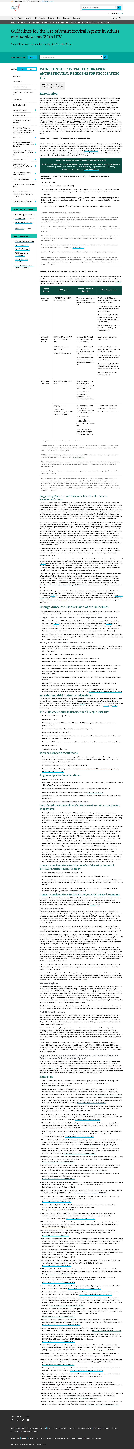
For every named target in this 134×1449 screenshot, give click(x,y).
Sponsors (72, 1428)
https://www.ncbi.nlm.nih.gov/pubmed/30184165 (58, 1390)
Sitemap (114, 1428)
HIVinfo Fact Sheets (22, 245)
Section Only (19, 214)
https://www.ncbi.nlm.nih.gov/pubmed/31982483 (58, 1210)
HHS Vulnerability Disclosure (29, 1431)
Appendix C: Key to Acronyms (22, 201)
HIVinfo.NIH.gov (15, 1438)
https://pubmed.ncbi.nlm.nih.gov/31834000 (92, 1170)
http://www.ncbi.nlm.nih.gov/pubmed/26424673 (80, 1153)
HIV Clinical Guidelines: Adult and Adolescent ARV (48, 22)
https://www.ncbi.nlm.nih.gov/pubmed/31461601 (90, 1193)
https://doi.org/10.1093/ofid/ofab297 (54, 1235)
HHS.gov (24, 1438)
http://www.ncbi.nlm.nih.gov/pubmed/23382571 (58, 1364)
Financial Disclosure (19, 87)
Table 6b (43, 563)
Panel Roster (17, 82)
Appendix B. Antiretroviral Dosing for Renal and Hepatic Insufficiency (23, 194)
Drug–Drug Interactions (95, 792)
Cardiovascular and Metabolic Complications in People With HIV (23, 152)
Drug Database (40, 18)
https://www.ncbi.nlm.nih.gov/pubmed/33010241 (58, 1316)
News (58, 18)
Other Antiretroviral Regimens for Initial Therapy (105, 691)
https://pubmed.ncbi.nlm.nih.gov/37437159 (106, 1330)
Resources (66, 18)
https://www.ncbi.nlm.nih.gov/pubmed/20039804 (98, 1350)
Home (13, 18)
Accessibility (97, 1428)
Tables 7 (92, 905)
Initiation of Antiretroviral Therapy (22, 121)
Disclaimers (106, 1428)
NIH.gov (30, 1438)
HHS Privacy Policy (59, 1438)
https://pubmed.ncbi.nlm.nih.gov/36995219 (79, 1136)
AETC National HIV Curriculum (21, 254)
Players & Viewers (40, 1438)
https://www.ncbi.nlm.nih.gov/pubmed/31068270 (58, 1257)
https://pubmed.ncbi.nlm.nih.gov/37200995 (56, 1265)
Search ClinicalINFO (119, 8)
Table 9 (52, 595)
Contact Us (77, 18)
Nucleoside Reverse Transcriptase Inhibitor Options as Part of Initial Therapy (68, 631)
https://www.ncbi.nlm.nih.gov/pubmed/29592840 (81, 1398)
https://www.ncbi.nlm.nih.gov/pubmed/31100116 (95, 1294)
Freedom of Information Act (93, 1438)
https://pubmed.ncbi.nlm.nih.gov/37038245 (56, 1227)
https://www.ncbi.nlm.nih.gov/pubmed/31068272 (58, 1246)
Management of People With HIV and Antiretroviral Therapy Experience (23, 144)
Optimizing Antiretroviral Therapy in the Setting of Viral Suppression (63, 585)
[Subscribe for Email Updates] (28, 1421)
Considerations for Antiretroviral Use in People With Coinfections (22, 166)
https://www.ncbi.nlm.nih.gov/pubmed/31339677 (84, 1288)
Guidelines (28, 18)
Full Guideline (20, 218)
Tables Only (19, 228)
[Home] (15, 7)
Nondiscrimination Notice (84, 1428)
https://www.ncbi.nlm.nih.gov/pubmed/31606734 (58, 1282)
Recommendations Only (23, 222)
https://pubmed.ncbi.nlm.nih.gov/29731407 (56, 1379)
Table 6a (70, 561)
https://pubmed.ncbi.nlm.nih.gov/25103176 (91, 1102)
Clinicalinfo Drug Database (24, 241)
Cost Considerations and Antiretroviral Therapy (72, 802)
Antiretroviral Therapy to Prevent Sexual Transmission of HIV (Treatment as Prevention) (23, 130)
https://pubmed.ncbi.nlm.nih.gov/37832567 (56, 1201)
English (116, 18)
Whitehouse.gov (71, 1438)
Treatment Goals (19, 115)
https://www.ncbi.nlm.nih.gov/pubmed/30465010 (58, 1274)
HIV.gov (120, 13)
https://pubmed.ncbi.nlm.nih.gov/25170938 (107, 1094)
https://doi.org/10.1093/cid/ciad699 (87, 1119)
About (20, 18)
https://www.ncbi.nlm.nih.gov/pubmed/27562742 (58, 1162)
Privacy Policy (15, 1431)
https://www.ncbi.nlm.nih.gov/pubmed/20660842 (58, 1341)
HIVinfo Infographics (22, 249)
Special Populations (19, 159)
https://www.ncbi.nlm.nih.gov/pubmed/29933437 (58, 1178)
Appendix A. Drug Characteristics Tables (24, 185)
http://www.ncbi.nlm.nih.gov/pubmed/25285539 (103, 1145)
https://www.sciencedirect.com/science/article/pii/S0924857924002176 (66, 1111)
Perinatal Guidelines (91, 150)
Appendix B (63, 600)
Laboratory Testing (19, 110)
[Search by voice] (116, 8)
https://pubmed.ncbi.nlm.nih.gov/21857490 (56, 1086)
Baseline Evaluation (19, 105)
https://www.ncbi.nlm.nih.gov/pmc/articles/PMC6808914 (61, 1324)
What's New (17, 76)
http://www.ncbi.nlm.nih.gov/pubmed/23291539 (94, 1356)
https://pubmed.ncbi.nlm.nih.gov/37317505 (80, 1218)
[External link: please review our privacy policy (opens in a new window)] (17, 1421)
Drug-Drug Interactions (21, 179)
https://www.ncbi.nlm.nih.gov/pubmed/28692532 (86, 1370)
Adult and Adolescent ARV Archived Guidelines (24, 266)
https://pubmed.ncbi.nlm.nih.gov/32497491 (65, 1128)
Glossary (51, 18)
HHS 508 (49, 1438)
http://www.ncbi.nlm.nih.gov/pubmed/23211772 (103, 1404)
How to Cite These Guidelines (21, 260)
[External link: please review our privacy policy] (12, 1421)
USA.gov (80, 1438)
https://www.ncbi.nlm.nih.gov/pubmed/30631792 (58, 1187)
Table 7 (118, 281)
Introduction (17, 100)
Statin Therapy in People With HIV (23, 93)
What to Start (17, 137)
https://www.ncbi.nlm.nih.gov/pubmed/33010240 (67, 1305)
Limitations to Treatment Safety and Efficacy (22, 173)
